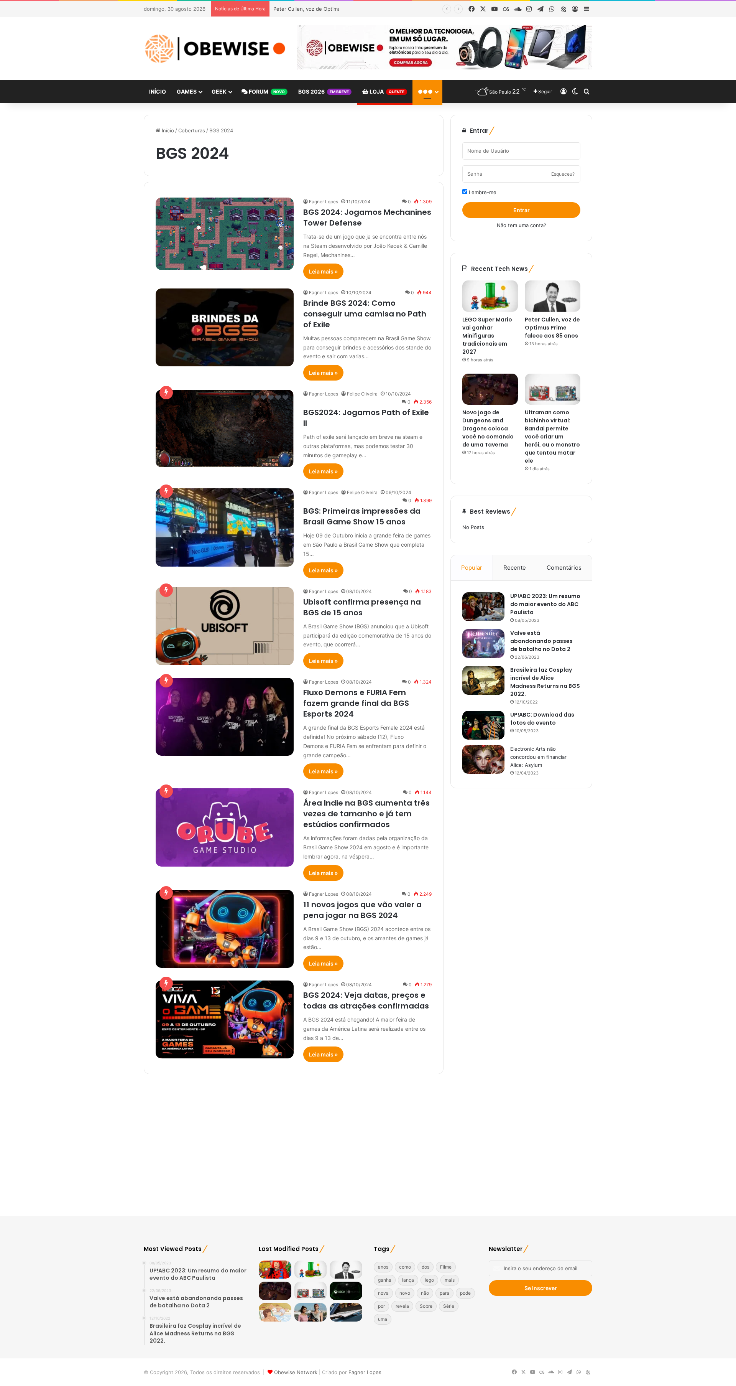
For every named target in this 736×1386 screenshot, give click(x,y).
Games (187, 91)
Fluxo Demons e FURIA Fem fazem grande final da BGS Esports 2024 (356, 703)
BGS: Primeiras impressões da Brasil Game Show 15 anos (362, 516)
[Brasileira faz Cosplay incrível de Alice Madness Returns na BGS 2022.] (483, 680)
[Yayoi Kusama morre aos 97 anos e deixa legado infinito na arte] (275, 1270)
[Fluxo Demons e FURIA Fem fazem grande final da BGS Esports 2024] (225, 717)
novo (404, 1293)
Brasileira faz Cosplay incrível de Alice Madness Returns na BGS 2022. (545, 682)
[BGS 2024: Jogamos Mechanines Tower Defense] (225, 234)
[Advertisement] (368, 1143)
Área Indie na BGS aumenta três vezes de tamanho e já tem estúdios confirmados (366, 814)
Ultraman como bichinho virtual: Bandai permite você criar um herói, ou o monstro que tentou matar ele (552, 437)
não (425, 1293)
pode (465, 1293)
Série (448, 1306)
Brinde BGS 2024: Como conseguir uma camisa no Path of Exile (364, 314)
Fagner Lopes (323, 201)
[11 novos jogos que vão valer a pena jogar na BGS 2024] (225, 929)
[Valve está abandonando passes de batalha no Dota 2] (483, 643)
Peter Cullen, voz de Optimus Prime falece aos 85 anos (339, 9)
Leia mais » (323, 271)
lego (429, 1280)
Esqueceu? (563, 174)
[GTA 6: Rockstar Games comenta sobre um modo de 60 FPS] (310, 1312)
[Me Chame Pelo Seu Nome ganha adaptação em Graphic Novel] (275, 1312)
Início (157, 91)
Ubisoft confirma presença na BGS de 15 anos (362, 607)
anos (383, 1267)
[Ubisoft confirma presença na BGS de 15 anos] (225, 626)
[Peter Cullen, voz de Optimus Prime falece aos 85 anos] (552, 296)
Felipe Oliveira (362, 394)
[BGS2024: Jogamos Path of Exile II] (225, 428)
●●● (425, 91)
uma (382, 1319)
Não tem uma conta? (521, 225)
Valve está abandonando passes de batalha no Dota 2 (541, 641)
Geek (219, 91)
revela (402, 1306)
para (444, 1293)
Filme (446, 1267)
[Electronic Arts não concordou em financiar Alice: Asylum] (483, 759)
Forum (266, 91)
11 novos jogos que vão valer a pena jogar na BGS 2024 (362, 910)
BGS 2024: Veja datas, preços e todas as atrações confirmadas (366, 1000)
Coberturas (191, 130)
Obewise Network (295, 1372)
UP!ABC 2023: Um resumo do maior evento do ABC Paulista (545, 604)
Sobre (426, 1306)
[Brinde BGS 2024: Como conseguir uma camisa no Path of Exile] (225, 327)
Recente (514, 567)
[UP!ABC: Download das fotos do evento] (483, 725)
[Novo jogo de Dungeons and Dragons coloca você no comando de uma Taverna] (490, 389)
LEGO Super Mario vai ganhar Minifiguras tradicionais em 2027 (487, 336)
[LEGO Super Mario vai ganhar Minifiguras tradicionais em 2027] (490, 296)
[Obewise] (215, 49)
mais (450, 1280)
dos (425, 1267)
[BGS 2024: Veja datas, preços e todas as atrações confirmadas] (225, 1019)
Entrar (521, 210)
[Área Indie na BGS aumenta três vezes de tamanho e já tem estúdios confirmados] (225, 827)
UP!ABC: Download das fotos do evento (542, 719)
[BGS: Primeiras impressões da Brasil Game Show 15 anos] (225, 527)
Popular (471, 567)
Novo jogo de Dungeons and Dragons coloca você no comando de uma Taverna (488, 428)
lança (408, 1280)
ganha (384, 1280)
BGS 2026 (323, 91)
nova (383, 1293)
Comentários (564, 567)
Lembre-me (481, 192)
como (405, 1267)
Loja (386, 91)
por (381, 1306)
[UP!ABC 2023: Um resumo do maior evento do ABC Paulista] (483, 606)
